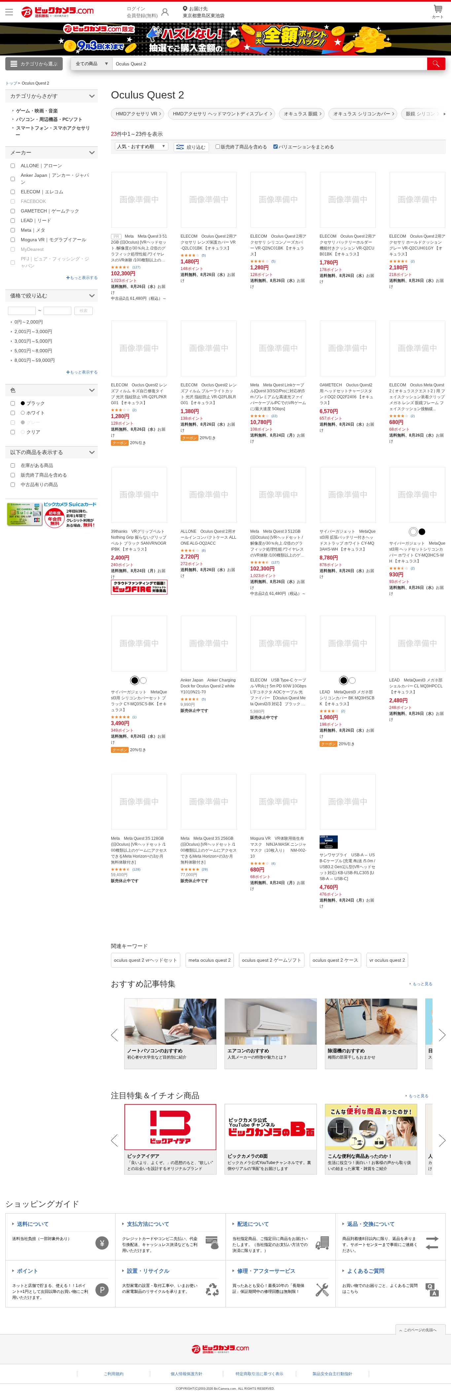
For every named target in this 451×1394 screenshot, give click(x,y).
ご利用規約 (113, 1374)
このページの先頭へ (420, 1330)
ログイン (83, 74)
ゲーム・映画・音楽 (37, 110)
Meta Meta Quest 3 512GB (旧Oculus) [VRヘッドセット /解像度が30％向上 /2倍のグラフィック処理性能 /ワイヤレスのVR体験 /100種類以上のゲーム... (139, 248)
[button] (426, 114)
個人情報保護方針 (186, 1374)
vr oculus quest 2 (387, 960)
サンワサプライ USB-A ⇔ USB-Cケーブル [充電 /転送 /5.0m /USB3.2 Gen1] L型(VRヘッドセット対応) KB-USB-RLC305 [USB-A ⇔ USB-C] (347, 867)
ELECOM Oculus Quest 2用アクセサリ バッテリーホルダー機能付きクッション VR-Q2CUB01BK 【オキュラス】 (348, 245)
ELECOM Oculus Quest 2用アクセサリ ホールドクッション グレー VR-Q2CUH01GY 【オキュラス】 (417, 245)
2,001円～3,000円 (33, 331)
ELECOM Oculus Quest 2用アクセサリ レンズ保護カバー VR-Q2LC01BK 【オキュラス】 (209, 242)
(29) (205, 869)
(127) (136, 267)
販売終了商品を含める (244, 146)
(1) (134, 717)
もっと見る (423, 984)
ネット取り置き (311, 73)
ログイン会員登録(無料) (142, 12)
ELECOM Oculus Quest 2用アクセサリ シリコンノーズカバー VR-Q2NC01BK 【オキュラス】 (278, 245)
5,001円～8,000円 (33, 350)
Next (442, 1035)
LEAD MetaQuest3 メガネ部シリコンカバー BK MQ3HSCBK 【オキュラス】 (347, 698)
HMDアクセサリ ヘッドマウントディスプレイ (220, 113)
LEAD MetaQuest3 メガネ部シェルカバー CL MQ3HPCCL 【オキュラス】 (416, 686)
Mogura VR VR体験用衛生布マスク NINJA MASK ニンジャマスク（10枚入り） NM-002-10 (278, 847)
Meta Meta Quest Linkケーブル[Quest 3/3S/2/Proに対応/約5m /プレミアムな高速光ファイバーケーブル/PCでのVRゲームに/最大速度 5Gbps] (278, 397)
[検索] (436, 64)
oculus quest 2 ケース (335, 960)
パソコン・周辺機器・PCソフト (49, 119)
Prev (114, 1035)
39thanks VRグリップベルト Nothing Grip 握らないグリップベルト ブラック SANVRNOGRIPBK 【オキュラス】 (138, 540)
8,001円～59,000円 (35, 360)
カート (438, 17)
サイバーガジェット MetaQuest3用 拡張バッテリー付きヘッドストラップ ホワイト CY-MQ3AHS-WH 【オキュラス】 (348, 540)
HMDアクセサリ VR (136, 113)
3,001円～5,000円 (33, 341)
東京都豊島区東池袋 (204, 12)
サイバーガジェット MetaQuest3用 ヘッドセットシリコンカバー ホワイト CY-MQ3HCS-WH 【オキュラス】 (417, 552)
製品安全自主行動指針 (332, 1374)
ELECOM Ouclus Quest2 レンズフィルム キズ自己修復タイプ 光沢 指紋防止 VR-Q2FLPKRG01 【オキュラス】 (139, 394)
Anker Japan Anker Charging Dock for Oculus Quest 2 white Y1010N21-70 (208, 686)
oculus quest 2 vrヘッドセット (145, 960)
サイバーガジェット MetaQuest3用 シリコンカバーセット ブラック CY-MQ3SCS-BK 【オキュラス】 (139, 701)
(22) (274, 416)
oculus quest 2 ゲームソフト (271, 960)
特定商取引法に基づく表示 (259, 1374)
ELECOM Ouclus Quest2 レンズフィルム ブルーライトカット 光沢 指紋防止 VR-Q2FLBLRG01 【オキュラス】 (209, 394)
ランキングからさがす (199, 73)
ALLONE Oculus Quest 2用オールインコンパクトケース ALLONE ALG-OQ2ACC (208, 537)
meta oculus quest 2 (210, 960)
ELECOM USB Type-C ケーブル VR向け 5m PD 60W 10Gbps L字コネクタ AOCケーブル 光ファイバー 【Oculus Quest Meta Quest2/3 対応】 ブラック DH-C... (278, 692)
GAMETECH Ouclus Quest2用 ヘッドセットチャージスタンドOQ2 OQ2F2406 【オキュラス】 (346, 394)
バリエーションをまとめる (306, 146)
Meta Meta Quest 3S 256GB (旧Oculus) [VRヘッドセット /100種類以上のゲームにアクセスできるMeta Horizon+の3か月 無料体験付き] (209, 850)
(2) (413, 261)
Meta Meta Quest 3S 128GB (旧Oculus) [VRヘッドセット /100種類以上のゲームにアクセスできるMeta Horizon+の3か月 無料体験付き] (139, 850)
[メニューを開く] (9, 12)
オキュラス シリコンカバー (361, 113)
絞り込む (196, 147)
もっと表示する (84, 277)
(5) (204, 255)
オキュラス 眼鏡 (301, 113)
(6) (204, 550)
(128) (136, 869)
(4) (273, 863)
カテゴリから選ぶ (38, 63)
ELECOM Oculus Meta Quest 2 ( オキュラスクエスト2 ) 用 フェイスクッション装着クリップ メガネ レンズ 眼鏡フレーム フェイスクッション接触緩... (417, 397)
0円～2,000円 (29, 322)
